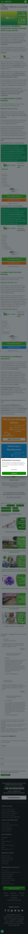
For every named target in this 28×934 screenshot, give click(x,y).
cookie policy (5, 466)
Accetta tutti (14, 473)
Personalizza (14, 469)
